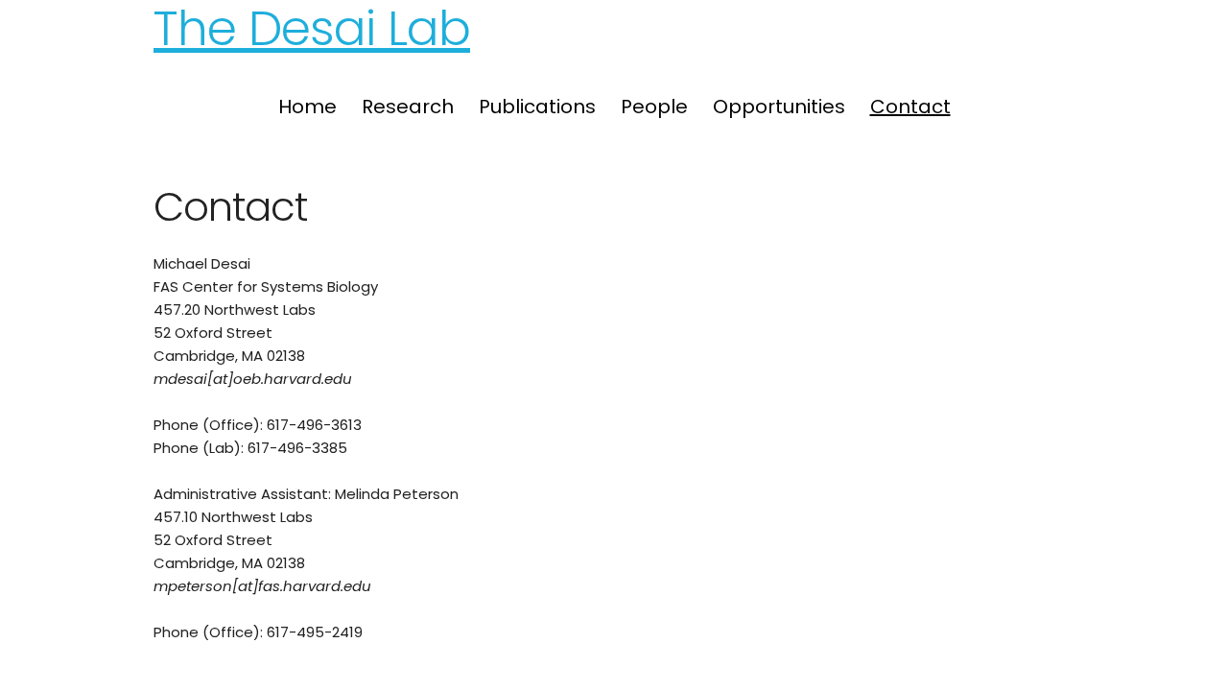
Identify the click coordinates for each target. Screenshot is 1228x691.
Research (408, 106)
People (654, 106)
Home (307, 106)
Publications (537, 106)
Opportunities (779, 106)
